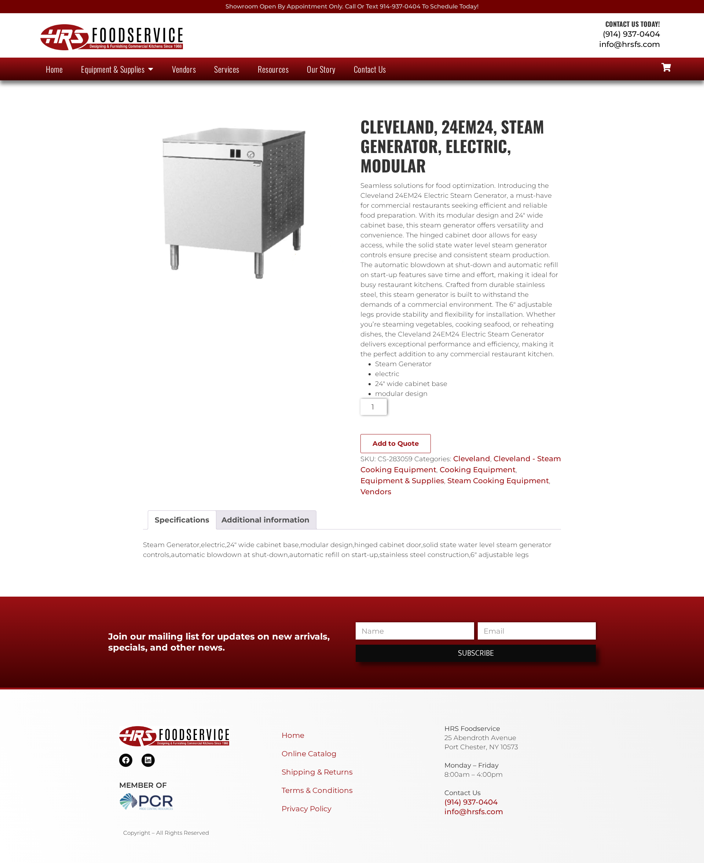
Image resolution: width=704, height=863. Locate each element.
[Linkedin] (148, 760)
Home (54, 69)
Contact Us (370, 69)
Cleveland (471, 458)
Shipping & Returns (317, 772)
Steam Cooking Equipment (498, 480)
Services (226, 69)
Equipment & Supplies (112, 69)
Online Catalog (309, 753)
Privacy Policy (306, 808)
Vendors (184, 69)
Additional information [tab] (265, 520)
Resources (273, 69)
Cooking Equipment (478, 469)
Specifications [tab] (182, 520)
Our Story (321, 69)
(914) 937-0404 (631, 34)
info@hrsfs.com (629, 44)
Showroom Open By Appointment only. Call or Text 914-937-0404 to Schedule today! (351, 6)
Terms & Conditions (317, 790)
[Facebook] (125, 760)
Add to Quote (396, 444)
